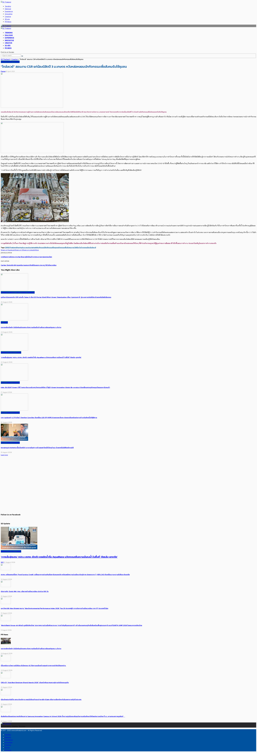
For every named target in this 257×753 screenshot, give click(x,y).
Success (25, 247)
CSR (6, 247)
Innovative (8, 14)
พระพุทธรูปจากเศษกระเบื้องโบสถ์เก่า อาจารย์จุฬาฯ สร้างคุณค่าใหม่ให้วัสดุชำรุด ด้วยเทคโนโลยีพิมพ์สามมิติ (37, 447)
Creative (8, 16)
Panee (3, 71)
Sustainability (34, 247)
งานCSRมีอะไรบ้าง (77, 247)
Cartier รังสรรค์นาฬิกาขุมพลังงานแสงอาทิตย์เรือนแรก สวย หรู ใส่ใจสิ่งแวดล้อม (28, 265)
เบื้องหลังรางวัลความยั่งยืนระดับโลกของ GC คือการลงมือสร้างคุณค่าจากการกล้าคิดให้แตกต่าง (33, 665)
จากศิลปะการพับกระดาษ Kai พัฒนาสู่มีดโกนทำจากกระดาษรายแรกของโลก (26, 257)
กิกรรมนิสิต (43, 247)
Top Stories (14, 62)
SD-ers (7, 19)
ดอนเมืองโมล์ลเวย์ (90, 247)
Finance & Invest (8, 292)
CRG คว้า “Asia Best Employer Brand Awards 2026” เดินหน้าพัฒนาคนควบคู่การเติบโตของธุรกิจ (35, 682)
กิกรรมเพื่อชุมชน (53, 247)
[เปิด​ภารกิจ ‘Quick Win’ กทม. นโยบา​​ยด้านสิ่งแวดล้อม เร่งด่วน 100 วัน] (6, 586)
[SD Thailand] (6, 2)
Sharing (19, 247)
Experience (9, 11)
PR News (8, 22)
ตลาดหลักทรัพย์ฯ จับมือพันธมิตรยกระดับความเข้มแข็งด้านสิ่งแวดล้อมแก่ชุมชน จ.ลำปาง (31, 327)
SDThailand (12, 247)
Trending (8, 6)
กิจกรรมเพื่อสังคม (65, 247)
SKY (2, 562)
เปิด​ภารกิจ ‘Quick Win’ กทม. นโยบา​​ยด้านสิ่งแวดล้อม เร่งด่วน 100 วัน (24, 591)
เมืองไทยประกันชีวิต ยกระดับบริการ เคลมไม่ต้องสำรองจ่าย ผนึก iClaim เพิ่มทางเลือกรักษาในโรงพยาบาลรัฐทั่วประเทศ (41, 699)
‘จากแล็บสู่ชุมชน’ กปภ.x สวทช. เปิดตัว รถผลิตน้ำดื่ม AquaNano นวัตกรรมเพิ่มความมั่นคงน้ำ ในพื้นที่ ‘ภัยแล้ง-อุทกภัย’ (41, 357)
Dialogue (8, 9)
